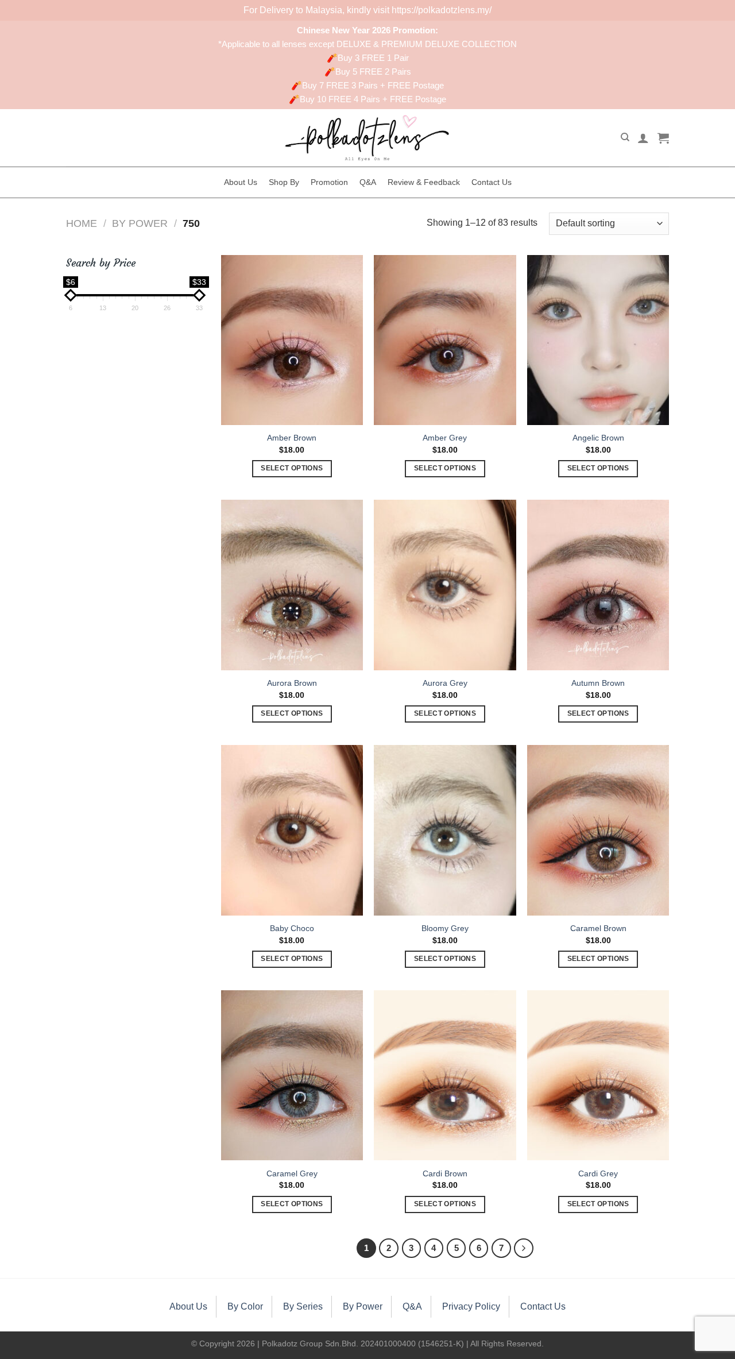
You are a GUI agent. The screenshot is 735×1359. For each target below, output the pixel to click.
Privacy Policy (471, 1306)
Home (81, 223)
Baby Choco (292, 928)
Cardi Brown (445, 1173)
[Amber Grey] (445, 340)
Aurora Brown (292, 683)
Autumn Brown (598, 683)
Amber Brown (291, 437)
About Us (240, 182)
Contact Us (491, 182)
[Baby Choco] (292, 830)
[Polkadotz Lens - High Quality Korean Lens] (367, 138)
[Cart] (663, 137)
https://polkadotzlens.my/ (442, 10)
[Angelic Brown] (598, 340)
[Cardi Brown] (445, 1075)
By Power (140, 223)
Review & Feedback (424, 182)
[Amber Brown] (292, 340)
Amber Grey (445, 437)
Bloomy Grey (445, 928)
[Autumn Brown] (598, 585)
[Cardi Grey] (598, 1075)
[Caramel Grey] (292, 1075)
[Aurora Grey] (445, 585)
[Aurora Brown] (292, 585)
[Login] (643, 137)
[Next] (523, 1248)
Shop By (284, 182)
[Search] (625, 137)
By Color (245, 1306)
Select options (292, 468)
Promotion (329, 182)
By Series (303, 1306)
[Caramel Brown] (598, 830)
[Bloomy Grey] (445, 830)
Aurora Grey (445, 683)
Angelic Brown (598, 437)
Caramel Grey (292, 1173)
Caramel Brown (598, 928)
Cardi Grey (598, 1173)
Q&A (367, 182)
